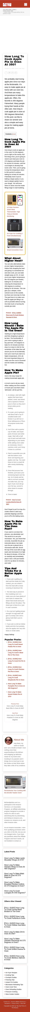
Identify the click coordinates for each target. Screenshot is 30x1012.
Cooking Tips (10, 975)
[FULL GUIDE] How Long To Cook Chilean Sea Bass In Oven (15, 925)
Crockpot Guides (11, 977)
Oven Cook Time (8, 11)
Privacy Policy (15, 1003)
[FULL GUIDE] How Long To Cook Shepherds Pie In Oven (16, 678)
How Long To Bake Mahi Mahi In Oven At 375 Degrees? (14, 875)
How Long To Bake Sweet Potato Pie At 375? (15, 694)
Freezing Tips (10, 980)
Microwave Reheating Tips (14, 984)
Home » (14, 9)
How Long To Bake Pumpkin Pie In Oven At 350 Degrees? (16, 686)
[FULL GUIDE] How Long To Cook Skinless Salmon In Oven (14, 958)
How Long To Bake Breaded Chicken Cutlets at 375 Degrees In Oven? (14, 884)
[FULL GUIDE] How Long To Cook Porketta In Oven (14, 917)
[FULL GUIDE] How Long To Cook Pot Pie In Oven (16, 661)
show (13, 134)
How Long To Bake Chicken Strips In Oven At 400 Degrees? (14, 867)
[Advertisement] (15, 34)
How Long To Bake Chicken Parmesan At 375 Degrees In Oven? (15, 940)
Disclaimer (7, 1003)
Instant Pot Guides (12, 982)
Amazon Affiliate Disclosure (18, 1001)
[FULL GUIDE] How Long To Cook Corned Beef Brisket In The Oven (14, 909)
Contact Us (6, 1001)
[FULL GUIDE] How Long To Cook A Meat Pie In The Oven (15, 653)
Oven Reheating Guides (14, 989)
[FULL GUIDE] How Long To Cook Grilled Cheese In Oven (14, 949)
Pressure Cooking (11, 992)
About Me (23, 1003)
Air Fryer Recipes (11, 972)
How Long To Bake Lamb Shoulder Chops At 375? (14, 859)
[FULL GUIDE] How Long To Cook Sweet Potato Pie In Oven (15, 644)
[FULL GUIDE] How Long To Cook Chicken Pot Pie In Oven (16, 669)
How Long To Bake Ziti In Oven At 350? (14, 933)
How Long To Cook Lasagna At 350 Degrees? (15, 892)
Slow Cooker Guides (12, 994)
